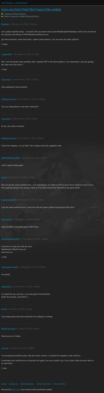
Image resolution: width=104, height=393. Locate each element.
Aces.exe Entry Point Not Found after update (31, 9)
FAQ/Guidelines (27, 384)
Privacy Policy (59, 384)
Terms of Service (44, 384)
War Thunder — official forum (14, 3)
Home (3, 384)
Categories (13, 384)
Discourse (16, 389)
